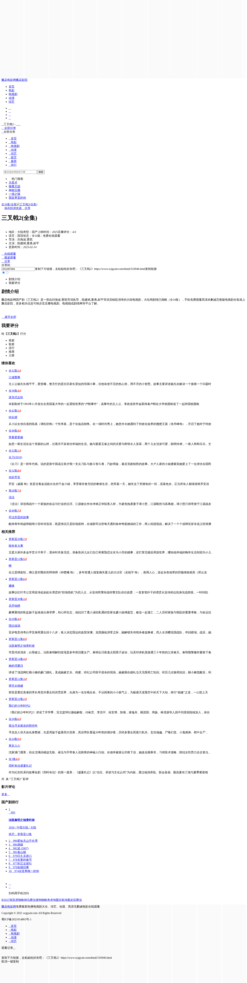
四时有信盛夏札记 (20, 765)
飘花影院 (21, 79)
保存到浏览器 (13, 208)
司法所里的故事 (19, 517)
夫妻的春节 (20, 859)
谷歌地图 (64, 899)
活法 (11, 497)
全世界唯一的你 (24, 871)
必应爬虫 (76, 899)
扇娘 (16, 844)
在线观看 (8, 253)
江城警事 (14, 377)
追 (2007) (19, 848)
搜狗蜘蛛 (41, 899)
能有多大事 (16, 545)
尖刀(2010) (15, 457)
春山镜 (17, 852)
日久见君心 (20, 855)
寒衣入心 (14, 745)
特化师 (13, 417)
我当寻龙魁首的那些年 (23, 725)
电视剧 (13, 94)
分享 (26, 208)
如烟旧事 (19, 867)
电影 (11, 90)
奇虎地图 (53, 899)
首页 (11, 86)
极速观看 (8, 257)
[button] (14, 279)
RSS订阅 (6, 899)
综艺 (11, 101)
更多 (5, 794)
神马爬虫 (30, 899)
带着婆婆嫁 (16, 437)
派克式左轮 (16, 397)
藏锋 (11, 585)
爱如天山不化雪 (23, 840)
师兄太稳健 (16, 685)
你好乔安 (14, 477)
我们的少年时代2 (19, 705)
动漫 (11, 97)
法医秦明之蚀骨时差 (22, 645)
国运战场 (14, 625)
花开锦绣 (14, 605)
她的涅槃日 (16, 665)
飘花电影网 (8, 79)
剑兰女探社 (20, 863)
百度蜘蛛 (18, 899)
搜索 (41, 172)
